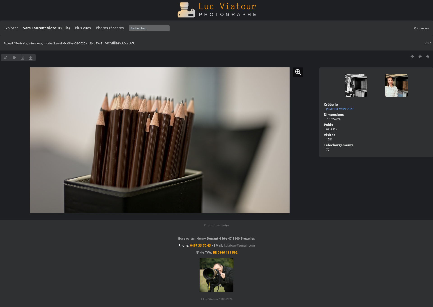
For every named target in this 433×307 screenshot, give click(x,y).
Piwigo (225, 225)
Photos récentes (110, 27)
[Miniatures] (412, 56)
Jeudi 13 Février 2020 (339, 109)
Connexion (421, 28)
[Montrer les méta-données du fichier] (23, 57)
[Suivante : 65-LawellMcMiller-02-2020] (428, 56)
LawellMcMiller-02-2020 (69, 43)
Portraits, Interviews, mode (33, 43)
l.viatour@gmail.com (239, 245)
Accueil (8, 43)
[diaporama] (15, 57)
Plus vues (83, 27)
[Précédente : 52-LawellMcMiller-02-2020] (420, 56)
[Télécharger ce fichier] (31, 57)
